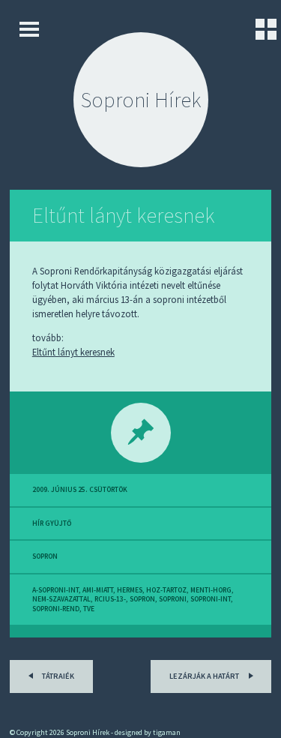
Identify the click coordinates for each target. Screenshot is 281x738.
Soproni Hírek (141, 99)
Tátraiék (57, 676)
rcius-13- (110, 599)
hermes (129, 590)
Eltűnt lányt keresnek (123, 215)
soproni (173, 599)
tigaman (167, 732)
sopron (45, 556)
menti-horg (211, 590)
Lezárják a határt (205, 676)
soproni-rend (55, 609)
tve (88, 609)
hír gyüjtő (51, 523)
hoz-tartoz (166, 590)
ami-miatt (97, 590)
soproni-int (210, 599)
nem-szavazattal (61, 599)
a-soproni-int (55, 590)
